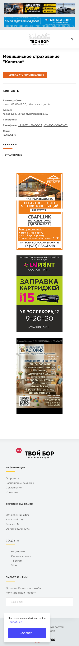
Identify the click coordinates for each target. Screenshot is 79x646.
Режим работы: (13, 101)
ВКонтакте (18, 552)
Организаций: (18, 529)
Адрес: (7, 110)
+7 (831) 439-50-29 (30, 126)
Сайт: (6, 131)
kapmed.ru (9, 135)
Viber (14, 566)
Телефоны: (10, 120)
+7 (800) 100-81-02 (56, 126)
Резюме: (12, 524)
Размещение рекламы (20, 483)
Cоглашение (14, 488)
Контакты (12, 492)
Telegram (16, 561)
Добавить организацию (26, 75)
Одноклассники (21, 556)
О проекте (12, 479)
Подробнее (15, 622)
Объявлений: (17, 515)
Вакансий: (15, 520)
